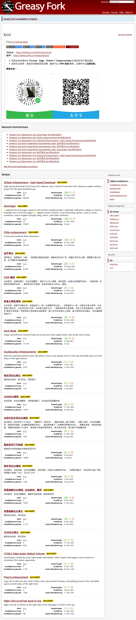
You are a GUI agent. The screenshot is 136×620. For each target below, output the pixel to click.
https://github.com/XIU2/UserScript (33, 52)
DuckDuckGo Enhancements (20, 351)
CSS (111, 268)
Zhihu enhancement (15, 232)
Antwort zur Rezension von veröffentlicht (35, 134)
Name (112, 199)
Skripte (105, 12)
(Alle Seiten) (114, 215)
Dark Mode (10, 330)
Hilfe (121, 12)
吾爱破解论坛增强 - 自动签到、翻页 (23, 489)
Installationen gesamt (118, 185)
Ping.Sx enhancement (16, 577)
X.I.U (24, 192)
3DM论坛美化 (11, 532)
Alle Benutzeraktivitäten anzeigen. (21, 166)
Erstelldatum (115, 192)
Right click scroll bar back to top (22, 600)
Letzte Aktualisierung (118, 195)
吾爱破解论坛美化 (13, 511)
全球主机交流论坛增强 (16, 417)
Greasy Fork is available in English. (20, 18)
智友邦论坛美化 (12, 375)
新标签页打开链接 (13, 444)
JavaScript (114, 264)
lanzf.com (114, 244)
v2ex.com (113, 233)
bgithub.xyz (114, 219)
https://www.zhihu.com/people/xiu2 (31, 55)
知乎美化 (8, 253)
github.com (114, 222)
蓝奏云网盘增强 (12, 301)
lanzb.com (114, 237)
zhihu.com (114, 226)
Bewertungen (115, 188)
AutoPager (10, 206)
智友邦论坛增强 (12, 465)
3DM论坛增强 (11, 396)
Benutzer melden (125, 34)
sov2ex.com (114, 230)
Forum (114, 12)
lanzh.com (114, 248)
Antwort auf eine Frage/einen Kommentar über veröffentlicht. (44, 143)
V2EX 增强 (9, 277)
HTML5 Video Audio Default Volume (24, 553)
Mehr (128, 12)
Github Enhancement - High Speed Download (29, 182)
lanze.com (114, 241)
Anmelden (105, 2)
